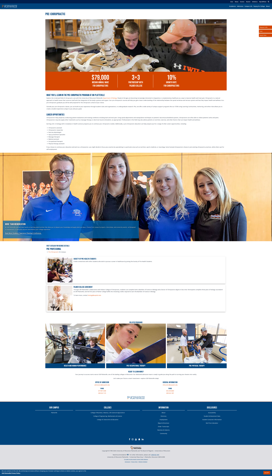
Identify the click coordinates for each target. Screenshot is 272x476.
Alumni (248, 2)
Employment (163, 419)
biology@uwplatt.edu (94, 295)
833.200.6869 (170, 391)
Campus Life (248, 6)
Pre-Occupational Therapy (136, 366)
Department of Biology (110, 98)
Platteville (54, 412)
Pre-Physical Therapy (197, 366)
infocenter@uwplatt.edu (170, 385)
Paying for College (259, 6)
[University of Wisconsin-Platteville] (9, 6)
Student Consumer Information (212, 419)
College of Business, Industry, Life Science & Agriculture (108, 412)
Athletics (255, 2)
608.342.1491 (170, 393)
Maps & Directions (163, 423)
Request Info (263, 27)
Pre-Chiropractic (53, 252)
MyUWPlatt (262, 2)
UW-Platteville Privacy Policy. (11, 473)
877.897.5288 (102, 391)
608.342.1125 (102, 393)
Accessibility (212, 412)
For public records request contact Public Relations (136, 459)
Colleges (107, 407)
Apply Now (263, 35)
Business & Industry (163, 430)
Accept (266, 473)
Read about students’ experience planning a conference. (23, 233)
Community (163, 433)
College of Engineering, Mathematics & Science (107, 416)
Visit (261, 31)
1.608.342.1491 (155, 455)
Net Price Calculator (212, 423)
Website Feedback (143, 461)
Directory (163, 416)
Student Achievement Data (212, 416)
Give (231, 2)
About (268, 6)
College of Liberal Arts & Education (107, 419)
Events (242, 2)
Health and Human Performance (75, 366)
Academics (232, 6)
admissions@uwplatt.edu (102, 385)
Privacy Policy (134, 461)
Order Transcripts (163, 426)
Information (164, 407)
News (236, 2)
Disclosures (212, 407)
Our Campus (54, 407)
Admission (240, 6)
